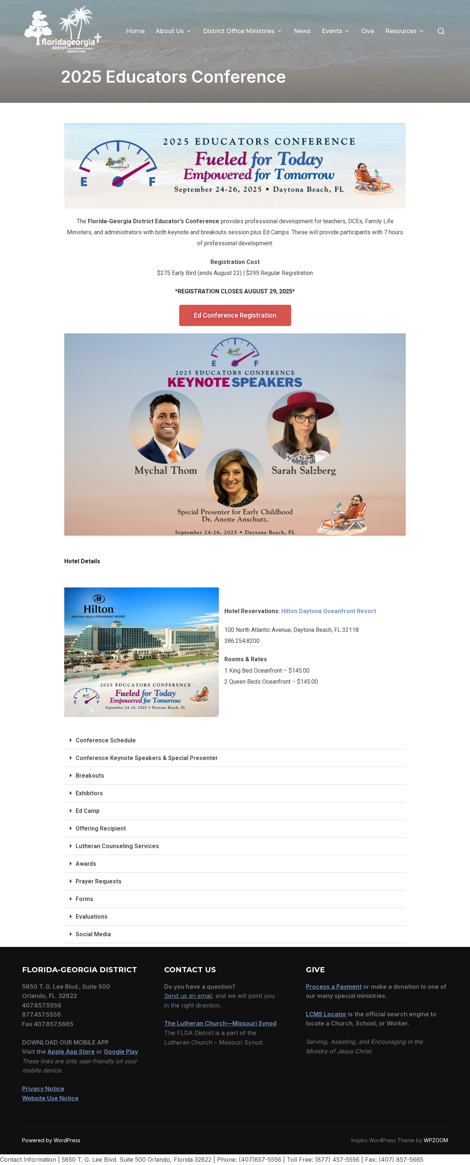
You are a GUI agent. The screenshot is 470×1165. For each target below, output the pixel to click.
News (302, 31)
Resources (401, 31)
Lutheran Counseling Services (117, 846)
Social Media (93, 934)
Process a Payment (334, 986)
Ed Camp (88, 810)
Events (332, 31)
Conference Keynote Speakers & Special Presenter (147, 758)
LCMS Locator (326, 1014)
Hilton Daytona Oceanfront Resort (328, 611)
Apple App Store (71, 1051)
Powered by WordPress (51, 1140)
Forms (84, 899)
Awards (86, 863)
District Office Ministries (239, 31)
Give (367, 31)
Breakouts (90, 775)
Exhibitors (89, 793)
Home (135, 31)
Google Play (121, 1051)
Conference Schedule (106, 740)
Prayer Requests (99, 881)
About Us (170, 31)
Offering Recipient (101, 828)
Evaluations (92, 916)
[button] (235, 740)
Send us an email (188, 995)
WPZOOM (436, 1140)
